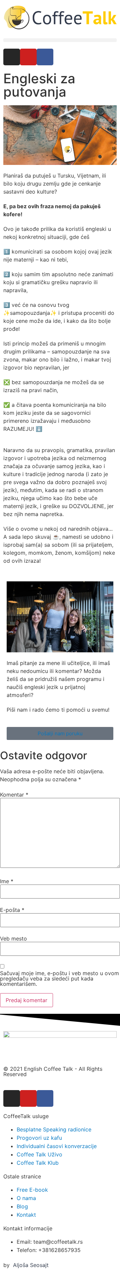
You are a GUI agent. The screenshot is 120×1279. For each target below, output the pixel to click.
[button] (60, 40)
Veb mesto (13, 938)
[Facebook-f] (45, 57)
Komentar (14, 794)
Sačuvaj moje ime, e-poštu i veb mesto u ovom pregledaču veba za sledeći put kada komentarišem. (59, 978)
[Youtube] (28, 57)
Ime (6, 881)
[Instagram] (11, 57)
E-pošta (12, 910)
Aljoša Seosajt (31, 1265)
